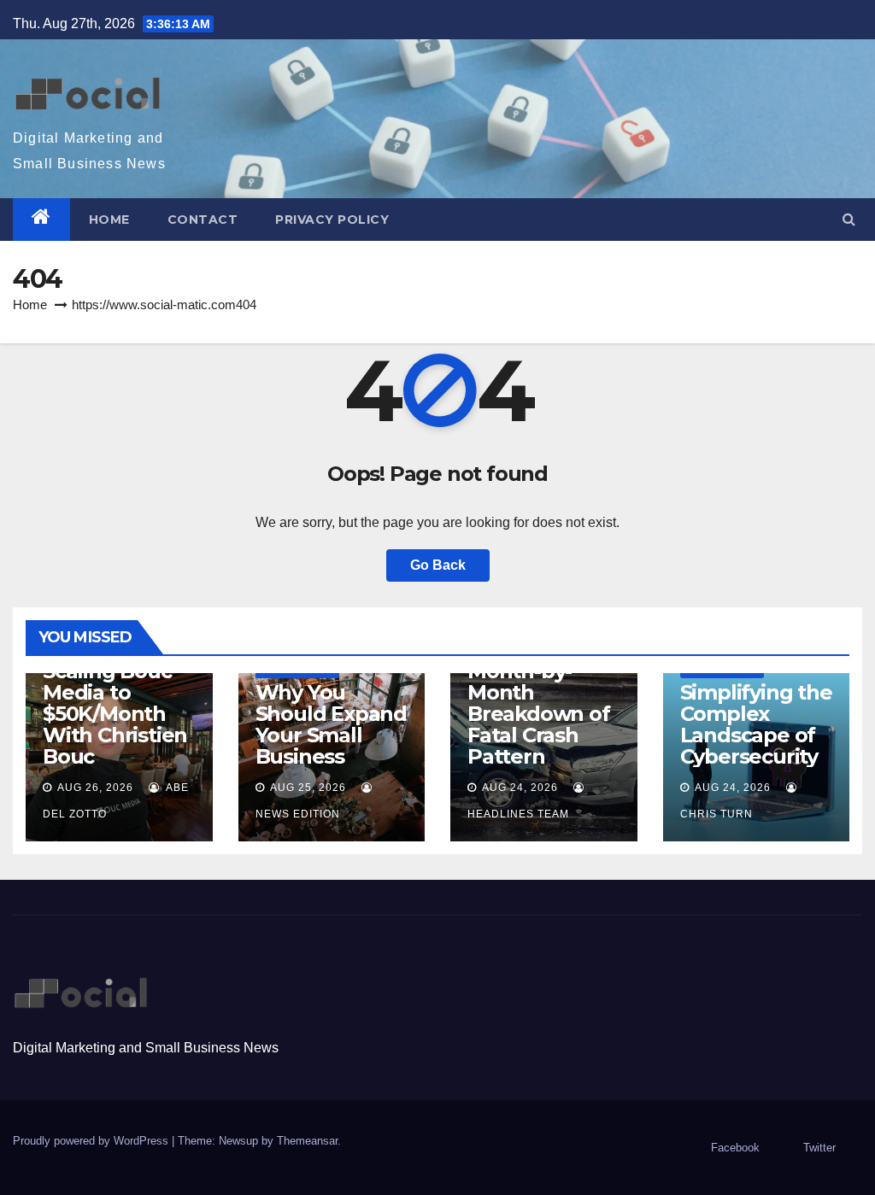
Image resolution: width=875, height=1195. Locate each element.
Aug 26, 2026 (95, 788)
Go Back (438, 565)
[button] (849, 219)
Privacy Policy (332, 219)
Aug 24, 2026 (520, 788)
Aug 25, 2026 (308, 788)
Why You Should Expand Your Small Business (331, 724)
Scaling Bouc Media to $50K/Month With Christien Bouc (115, 714)
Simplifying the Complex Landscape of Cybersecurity (756, 724)
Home (109, 219)
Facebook (735, 1147)
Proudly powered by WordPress (92, 1140)
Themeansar (307, 1140)
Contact (202, 219)
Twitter (819, 1147)
